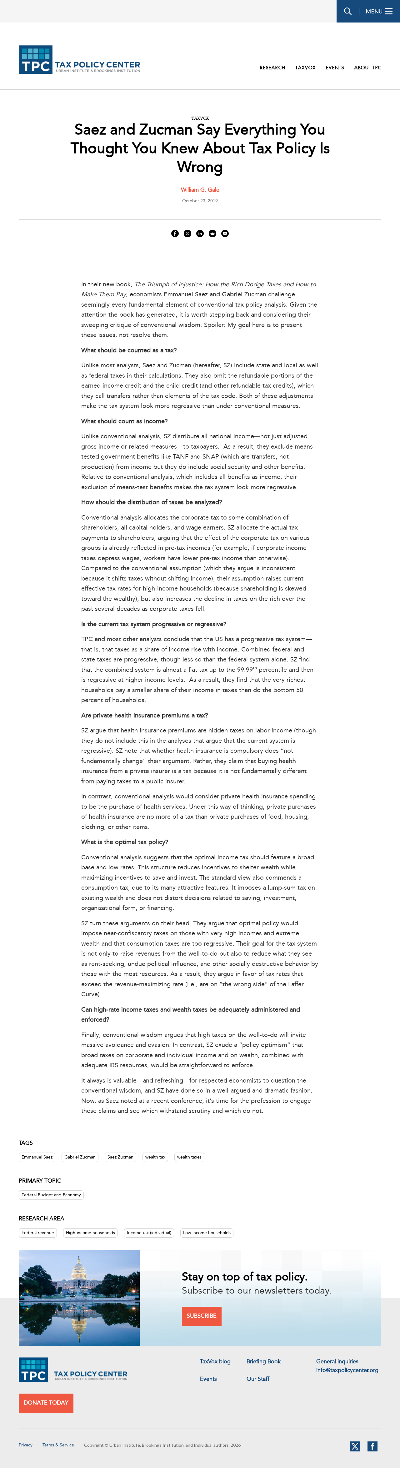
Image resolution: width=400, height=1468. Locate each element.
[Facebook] (373, 1450)
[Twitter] (355, 1450)
